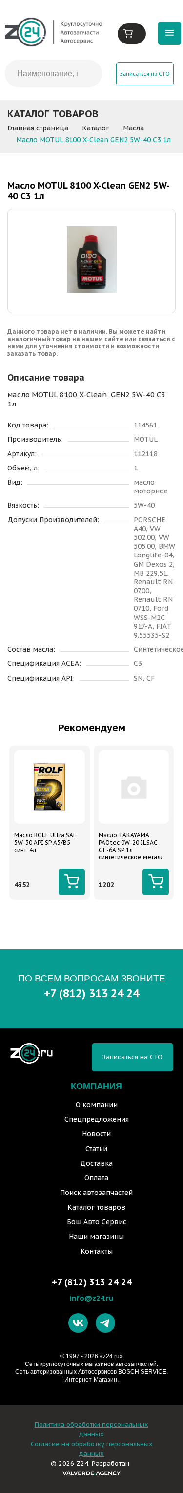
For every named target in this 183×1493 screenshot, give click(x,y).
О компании (97, 1104)
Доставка (96, 1163)
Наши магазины (96, 1236)
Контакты (97, 1251)
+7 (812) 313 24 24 (91, 993)
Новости (96, 1134)
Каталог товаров (96, 1207)
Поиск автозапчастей (96, 1192)
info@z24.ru (91, 1297)
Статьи (96, 1148)
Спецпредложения (96, 1119)
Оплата (96, 1177)
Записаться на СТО (145, 73)
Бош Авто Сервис (96, 1221)
